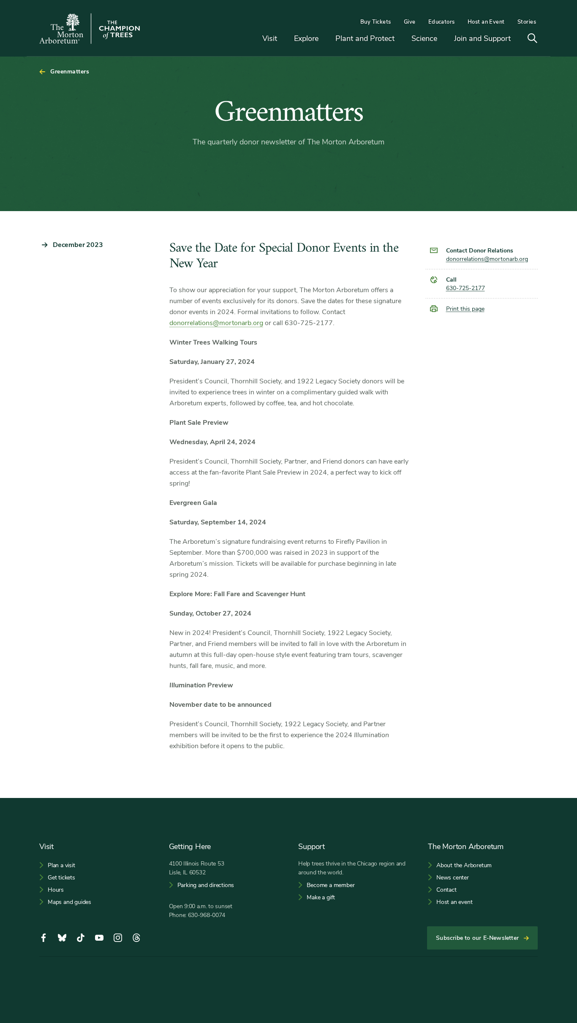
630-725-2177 (465, 288)
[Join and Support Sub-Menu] (517, 39)
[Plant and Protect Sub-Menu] (401, 39)
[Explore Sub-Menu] (324, 39)
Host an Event (486, 22)
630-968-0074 (207, 915)
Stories (526, 22)
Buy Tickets (375, 22)
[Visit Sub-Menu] (283, 39)
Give (410, 22)
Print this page (465, 309)
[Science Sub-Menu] (443, 39)
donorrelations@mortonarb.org (216, 323)
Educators (441, 22)
